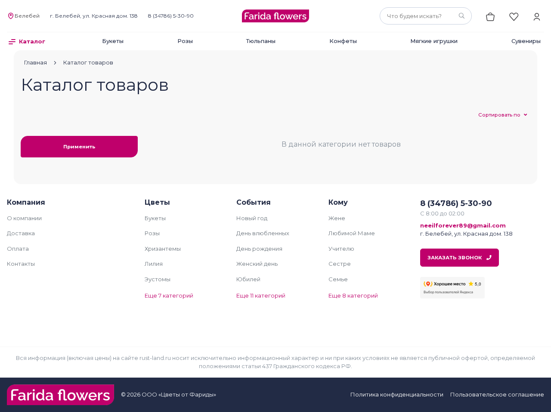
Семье (338, 279)
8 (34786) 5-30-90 (171, 15)
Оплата (18, 248)
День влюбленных (262, 233)
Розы (185, 40)
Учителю (341, 248)
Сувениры (526, 40)
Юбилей (248, 279)
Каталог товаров (88, 62)
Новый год (251, 218)
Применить (79, 147)
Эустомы (157, 279)
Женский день (257, 263)
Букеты (113, 40)
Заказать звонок (455, 258)
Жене (336, 218)
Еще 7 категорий (169, 295)
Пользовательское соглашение (497, 394)
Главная (35, 62)
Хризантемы (163, 248)
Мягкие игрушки (434, 40)
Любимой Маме (351, 233)
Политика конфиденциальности (396, 394)
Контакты (21, 263)
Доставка (21, 233)
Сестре (339, 263)
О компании (24, 218)
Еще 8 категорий (353, 295)
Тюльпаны (261, 40)
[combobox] (426, 16)
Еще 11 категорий (260, 295)
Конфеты (343, 40)
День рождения (259, 248)
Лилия (154, 263)
